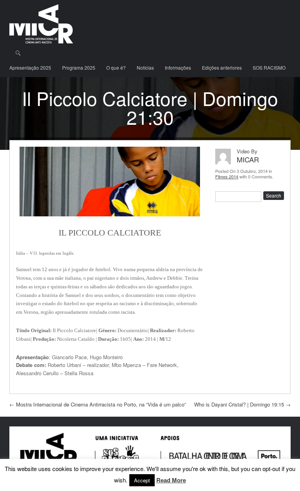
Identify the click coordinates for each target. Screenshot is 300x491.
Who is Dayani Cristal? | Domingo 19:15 (242, 404)
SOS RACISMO (269, 67)
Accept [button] (142, 480)
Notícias (145, 67)
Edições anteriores (222, 67)
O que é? (116, 67)
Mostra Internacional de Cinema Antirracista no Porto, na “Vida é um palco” (97, 404)
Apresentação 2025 (30, 67)
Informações (178, 67)
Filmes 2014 (226, 176)
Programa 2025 (78, 67)
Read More (171, 480)
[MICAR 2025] (41, 23)
